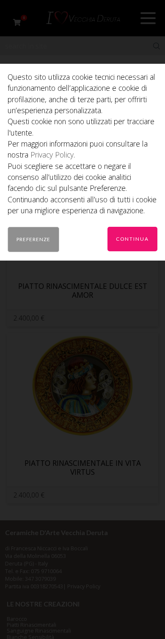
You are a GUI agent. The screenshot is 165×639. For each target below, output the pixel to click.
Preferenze (33, 239)
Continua (132, 239)
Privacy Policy (52, 155)
